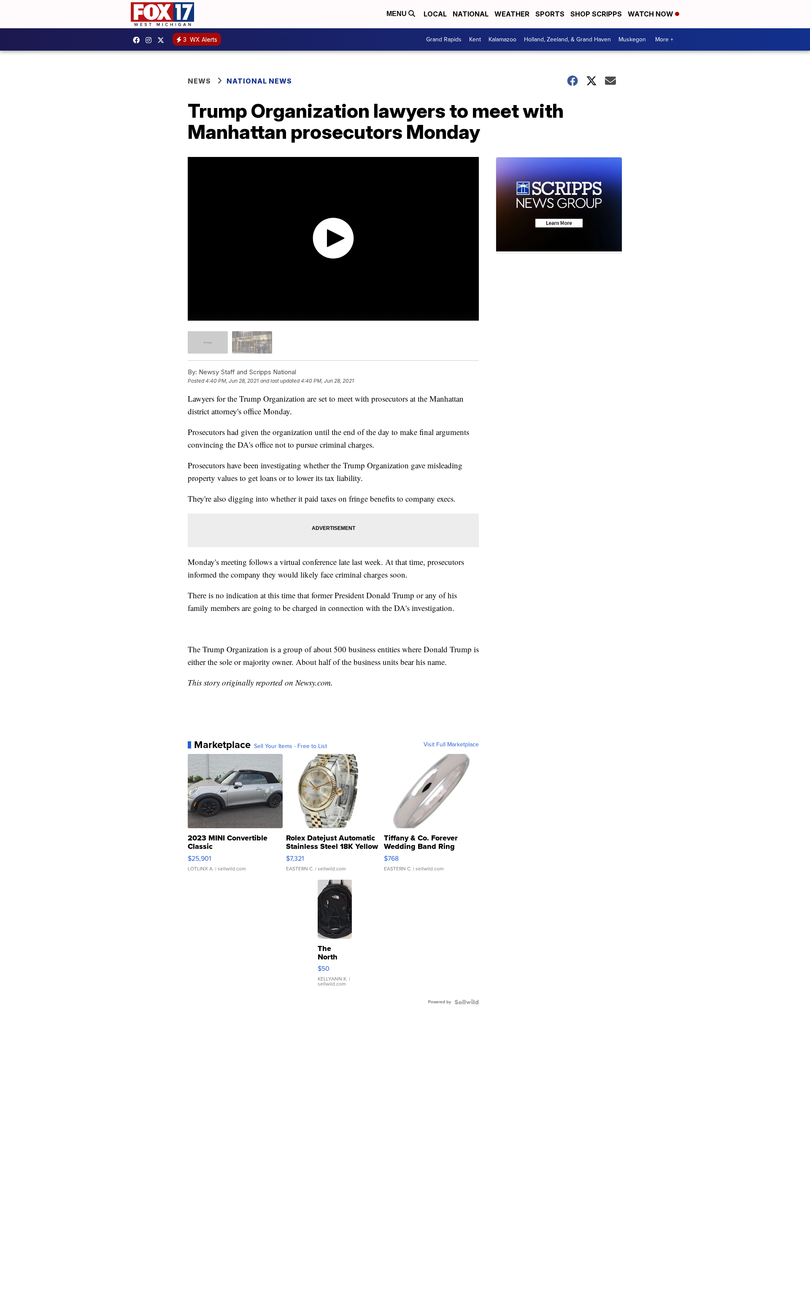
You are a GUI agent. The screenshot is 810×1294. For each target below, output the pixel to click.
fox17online (138, 40)
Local (435, 14)
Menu (397, 13)
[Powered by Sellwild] (466, 1002)
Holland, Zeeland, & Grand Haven (567, 39)
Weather (511, 14)
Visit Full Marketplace (451, 745)
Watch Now (651, 14)
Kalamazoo (502, 39)
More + (664, 39)
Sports (549, 14)
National (471, 14)
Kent (475, 39)
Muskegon (632, 39)
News (199, 81)
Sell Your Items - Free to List (290, 746)
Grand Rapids (444, 39)
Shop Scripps (596, 14)
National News (259, 81)
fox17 (162, 40)
